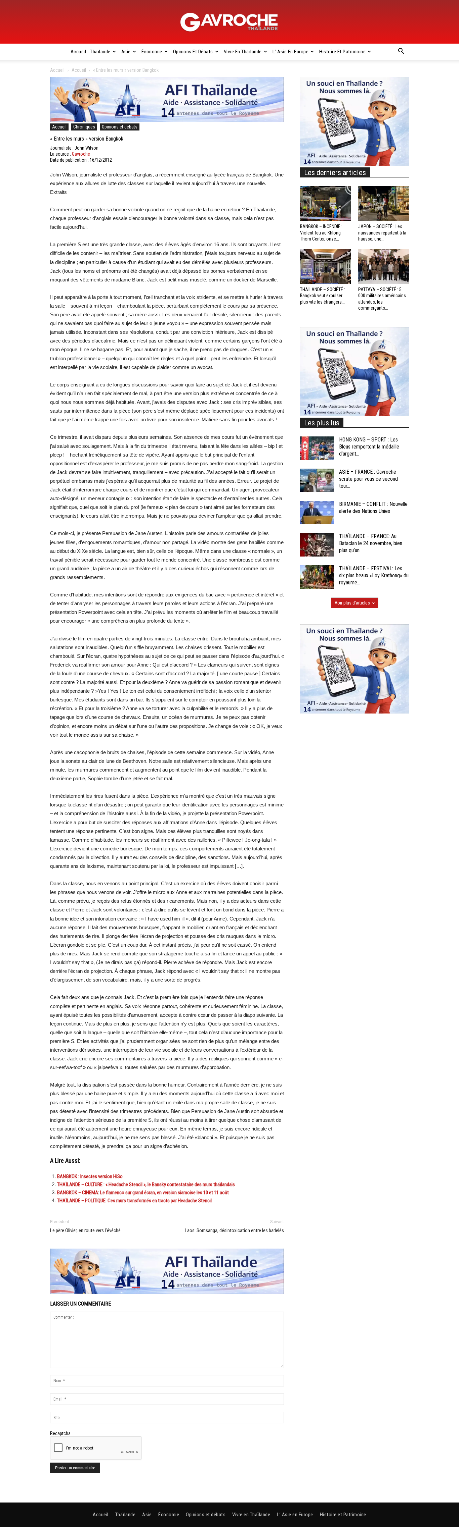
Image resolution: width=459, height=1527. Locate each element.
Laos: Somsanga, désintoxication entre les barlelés (234, 1230)
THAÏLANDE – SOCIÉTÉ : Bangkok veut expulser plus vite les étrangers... (322, 295)
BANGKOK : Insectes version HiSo (90, 1176)
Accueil (78, 52)
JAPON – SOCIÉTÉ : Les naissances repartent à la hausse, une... (382, 232)
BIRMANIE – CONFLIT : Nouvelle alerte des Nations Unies (373, 507)
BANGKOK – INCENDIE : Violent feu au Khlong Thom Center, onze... (321, 232)
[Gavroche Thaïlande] (229, 22)
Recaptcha (60, 1433)
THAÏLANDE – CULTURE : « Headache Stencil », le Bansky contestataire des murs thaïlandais (146, 1184)
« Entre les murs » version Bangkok (86, 139)
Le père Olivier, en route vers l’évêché (85, 1230)
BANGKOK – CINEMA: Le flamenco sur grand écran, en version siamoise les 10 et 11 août (143, 1193)
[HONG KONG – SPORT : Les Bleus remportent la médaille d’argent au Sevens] (317, 448)
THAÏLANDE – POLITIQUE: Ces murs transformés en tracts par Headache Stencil (134, 1201)
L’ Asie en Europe (291, 52)
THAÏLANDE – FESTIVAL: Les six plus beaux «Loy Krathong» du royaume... (374, 575)
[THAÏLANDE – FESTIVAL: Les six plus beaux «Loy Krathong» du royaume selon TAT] (317, 577)
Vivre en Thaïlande (243, 52)
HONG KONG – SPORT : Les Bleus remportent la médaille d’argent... (369, 446)
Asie (126, 52)
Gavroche (81, 154)
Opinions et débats (193, 52)
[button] (401, 52)
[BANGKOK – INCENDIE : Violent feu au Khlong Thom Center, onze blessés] (325, 203)
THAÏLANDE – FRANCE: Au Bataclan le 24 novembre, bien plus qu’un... (370, 543)
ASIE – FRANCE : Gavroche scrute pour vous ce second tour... (368, 479)
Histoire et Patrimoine (342, 52)
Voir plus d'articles (352, 602)
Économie (151, 52)
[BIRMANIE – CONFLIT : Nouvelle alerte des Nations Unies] (317, 512)
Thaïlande (100, 52)
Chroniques (84, 126)
